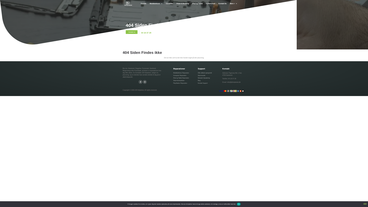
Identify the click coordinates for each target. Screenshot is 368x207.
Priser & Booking (183, 3)
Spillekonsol (210, 3)
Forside (143, 3)
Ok (239, 204)
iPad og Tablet (197, 3)
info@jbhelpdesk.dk (234, 82)
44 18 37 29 (232, 78)
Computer (169, 3)
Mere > (232, 3)
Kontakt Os (222, 3)
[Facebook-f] (140, 82)
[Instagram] (145, 82)
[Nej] (365, 204)
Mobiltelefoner (155, 3)
